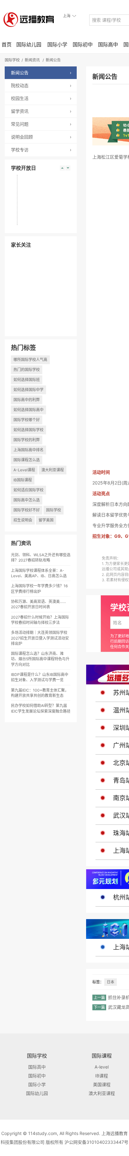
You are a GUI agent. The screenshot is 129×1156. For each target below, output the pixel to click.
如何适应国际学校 (28, 490)
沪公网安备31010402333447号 (96, 1142)
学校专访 (41, 149)
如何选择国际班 (26, 379)
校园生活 (41, 98)
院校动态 (41, 85)
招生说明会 (22, 520)
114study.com (42, 1133)
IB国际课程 (22, 480)
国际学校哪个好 (26, 419)
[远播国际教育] (30, 19)
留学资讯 (41, 111)
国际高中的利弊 (26, 399)
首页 (7, 44)
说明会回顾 (41, 136)
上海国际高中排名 (28, 449)
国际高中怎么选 (26, 500)
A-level (102, 1067)
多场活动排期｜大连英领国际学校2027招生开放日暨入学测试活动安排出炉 (40, 638)
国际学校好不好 (26, 510)
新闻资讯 (32, 60)
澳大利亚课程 (52, 470)
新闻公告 (53, 60)
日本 (110, 982)
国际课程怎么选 (26, 460)
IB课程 (101, 1075)
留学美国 (46, 520)
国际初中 (83, 44)
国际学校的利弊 (26, 439)
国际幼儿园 (28, 44)
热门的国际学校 (26, 369)
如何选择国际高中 (28, 409)
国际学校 (12, 60)
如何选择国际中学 (28, 389)
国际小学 (57, 44)
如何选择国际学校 (28, 429)
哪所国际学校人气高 (30, 359)
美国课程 (102, 1084)
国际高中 (108, 44)
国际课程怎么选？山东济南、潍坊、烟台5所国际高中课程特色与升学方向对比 (40, 659)
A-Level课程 (24, 470)
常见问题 (41, 124)
